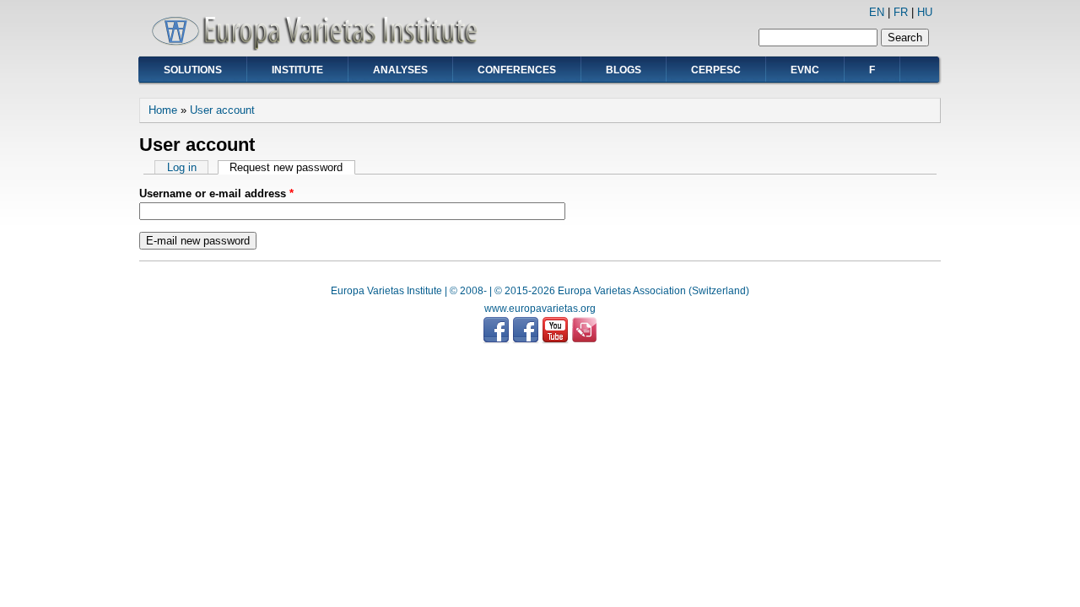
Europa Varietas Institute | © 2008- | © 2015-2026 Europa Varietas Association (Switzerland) (540, 291)
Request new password (292, 167)
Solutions (193, 70)
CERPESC (716, 70)
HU (924, 12)
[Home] (320, 46)
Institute (297, 70)
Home (162, 110)
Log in (182, 167)
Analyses (400, 70)
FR (901, 12)
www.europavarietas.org (540, 308)
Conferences (517, 70)
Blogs (623, 70)
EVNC (805, 70)
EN (876, 12)
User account (222, 110)
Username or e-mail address (216, 193)
